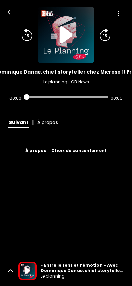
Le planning (55, 82)
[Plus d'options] (118, 13)
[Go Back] (9, 11)
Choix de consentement (79, 151)
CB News (80, 82)
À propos (35, 151)
